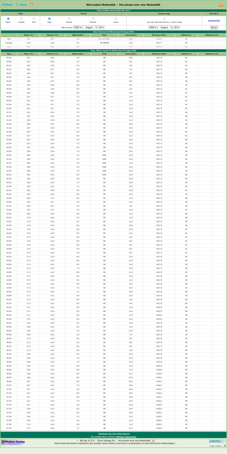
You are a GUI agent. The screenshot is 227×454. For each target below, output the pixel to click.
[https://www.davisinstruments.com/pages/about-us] (217, 441)
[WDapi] (13, 442)
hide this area (123, 10)
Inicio (23, 4)
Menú (9, 4)
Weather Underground (126, 437)
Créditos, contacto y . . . (217, 446)
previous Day (214, 20)
